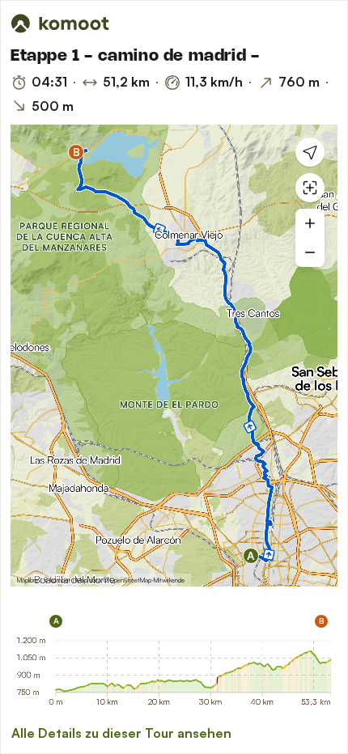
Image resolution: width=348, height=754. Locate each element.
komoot (60, 580)
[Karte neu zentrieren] (310, 187)
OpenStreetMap (130, 580)
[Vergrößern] (310, 223)
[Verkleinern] (310, 252)
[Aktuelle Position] (310, 152)
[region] (174, 356)
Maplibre (27, 580)
